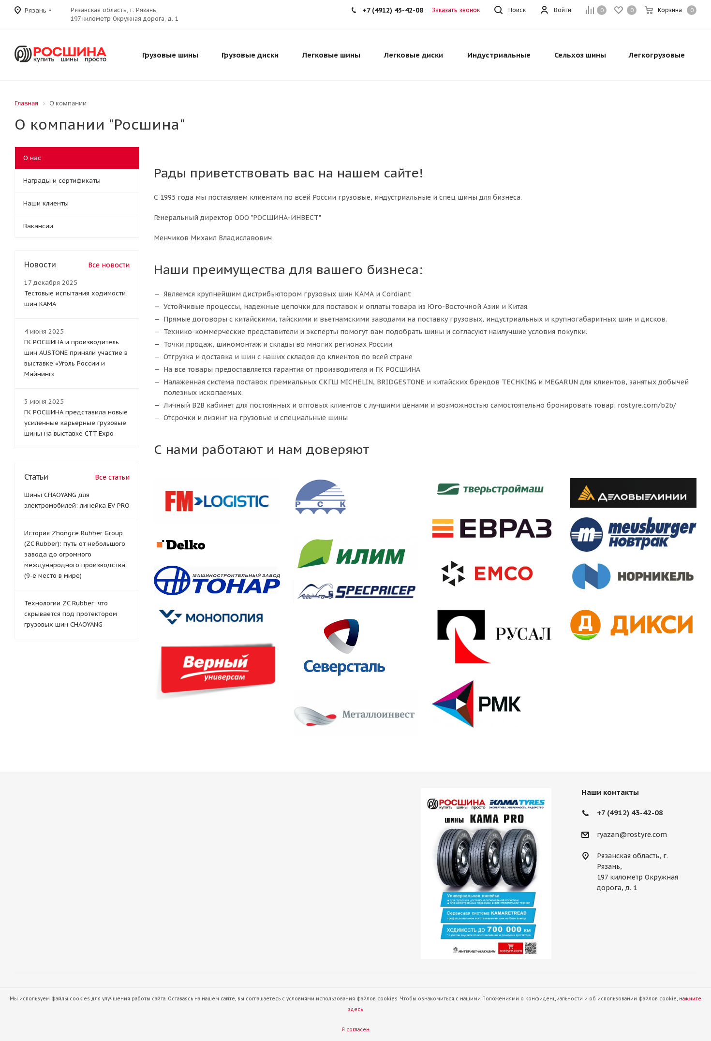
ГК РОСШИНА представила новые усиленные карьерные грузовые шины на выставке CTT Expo (76, 423)
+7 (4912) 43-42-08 (630, 812)
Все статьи (112, 477)
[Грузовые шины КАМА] (486, 873)
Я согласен (355, 1029)
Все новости (109, 265)
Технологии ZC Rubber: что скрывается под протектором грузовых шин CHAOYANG (70, 614)
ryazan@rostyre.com (632, 834)
